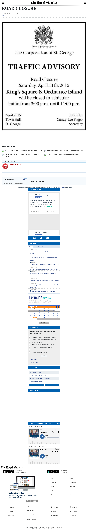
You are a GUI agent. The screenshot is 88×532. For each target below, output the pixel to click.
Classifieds (73, 482)
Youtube (74, 507)
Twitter (54, 511)
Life (52, 491)
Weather (72, 486)
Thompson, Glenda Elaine (36, 381)
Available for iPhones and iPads (21, 471)
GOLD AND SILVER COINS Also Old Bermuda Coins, (23, 150)
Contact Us (11, 511)
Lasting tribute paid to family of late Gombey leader (44, 264)
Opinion (53, 495)
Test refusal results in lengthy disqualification (42, 291)
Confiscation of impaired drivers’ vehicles (44, 340)
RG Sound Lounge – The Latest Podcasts (45, 423)
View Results (34, 359)
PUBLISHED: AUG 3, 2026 (36, 427)
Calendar (72, 491)
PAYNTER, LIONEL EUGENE (38, 375)
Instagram (55, 516)
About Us (11, 507)
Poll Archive (34, 362)
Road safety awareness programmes (42, 347)
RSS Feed (74, 511)
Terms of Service (61, 187)
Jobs (71, 478)
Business (53, 482)
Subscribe (11, 516)
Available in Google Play (64, 471)
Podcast (73, 516)
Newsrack (73, 495)
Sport (52, 486)
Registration (30, 510)
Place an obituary (52, 385)
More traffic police (37, 342)
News (52, 478)
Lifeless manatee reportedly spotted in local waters (44, 280)
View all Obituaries (36, 385)
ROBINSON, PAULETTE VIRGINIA (40, 378)
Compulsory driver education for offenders (44, 337)
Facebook (55, 507)
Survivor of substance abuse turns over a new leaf (44, 269)
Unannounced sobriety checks (40, 352)
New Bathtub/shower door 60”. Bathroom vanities (65, 150)
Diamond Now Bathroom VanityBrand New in (63, 154)
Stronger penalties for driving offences (43, 345)
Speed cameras (36, 350)
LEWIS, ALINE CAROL (36, 372)
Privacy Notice (31, 515)
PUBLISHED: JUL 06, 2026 (36, 446)
